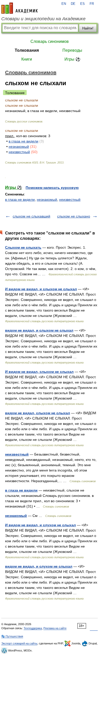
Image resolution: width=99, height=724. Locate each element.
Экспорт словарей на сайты (19, 643)
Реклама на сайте (55, 628)
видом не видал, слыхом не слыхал (37, 413)
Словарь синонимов (49, 41)
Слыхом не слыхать (23, 247)
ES (82, 4)
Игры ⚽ (72, 59)
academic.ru (19, 8)
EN (63, 4)
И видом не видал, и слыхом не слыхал (41, 289)
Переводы (72, 50)
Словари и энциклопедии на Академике (43, 18)
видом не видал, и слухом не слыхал (38, 566)
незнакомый (19, 146)
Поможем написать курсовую (52, 188)
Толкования (27, 50)
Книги (26, 59)
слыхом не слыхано (73, 216)
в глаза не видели (23, 141)
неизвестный (19, 152)
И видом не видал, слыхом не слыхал (39, 372)
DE (73, 4)
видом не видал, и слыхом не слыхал (39, 330)
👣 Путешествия (12, 636)
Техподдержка (33, 628)
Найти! (87, 28)
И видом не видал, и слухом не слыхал (40, 525)
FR (92, 4)
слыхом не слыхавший (31, 216)
